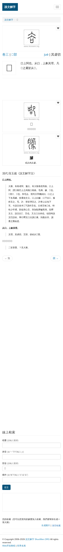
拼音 (13, 452)
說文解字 (10, 6)
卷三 (5, 54)
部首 (10, 463)
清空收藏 (56, 525)
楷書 (10, 440)
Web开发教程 (8, 545)
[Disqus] (31, 302)
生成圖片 (45, 525)
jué (46, 54)
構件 (15, 475)
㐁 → (55, 258)
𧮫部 (14, 54)
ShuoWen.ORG (42, 539)
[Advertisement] (31, 89)
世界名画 (21, 545)
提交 (6, 487)
